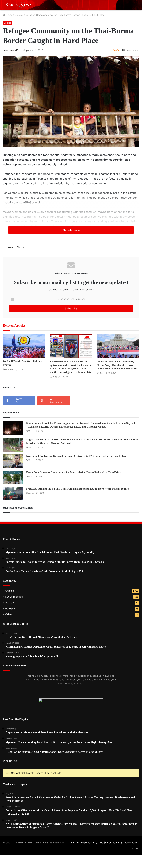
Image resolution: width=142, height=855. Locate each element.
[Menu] (137, 5)
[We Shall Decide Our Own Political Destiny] (24, 346)
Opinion (19, 14)
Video (8, 614)
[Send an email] (17, 50)
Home (9, 14)
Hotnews (10, 608)
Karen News (9, 50)
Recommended (14, 596)
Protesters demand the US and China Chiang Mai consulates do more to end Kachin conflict (77, 488)
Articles (9, 590)
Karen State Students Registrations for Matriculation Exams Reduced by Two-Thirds (73, 472)
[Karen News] (20, 5)
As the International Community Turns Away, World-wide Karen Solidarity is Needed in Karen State (117, 365)
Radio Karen (131, 842)
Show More (69, 230)
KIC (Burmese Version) (84, 842)
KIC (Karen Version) (111, 842)
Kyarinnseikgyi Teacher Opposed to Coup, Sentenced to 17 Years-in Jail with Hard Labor (76, 456)
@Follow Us (10, 760)
